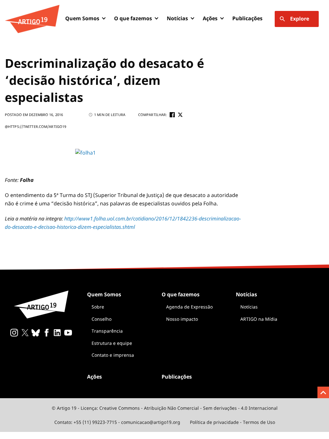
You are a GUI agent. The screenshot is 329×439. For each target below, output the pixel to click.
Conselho (101, 319)
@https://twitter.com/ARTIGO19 (35, 126)
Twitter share (180, 114)
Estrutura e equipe (112, 343)
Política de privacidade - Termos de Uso (232, 422)
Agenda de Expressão (189, 307)
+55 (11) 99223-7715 (95, 422)
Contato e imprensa (113, 355)
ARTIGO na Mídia (258, 319)
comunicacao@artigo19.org (150, 422)
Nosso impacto (182, 319)
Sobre (98, 307)
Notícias (249, 307)
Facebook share (172, 114)
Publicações (247, 18)
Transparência (107, 331)
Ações (210, 18)
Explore (299, 18)
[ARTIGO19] (32, 19)
